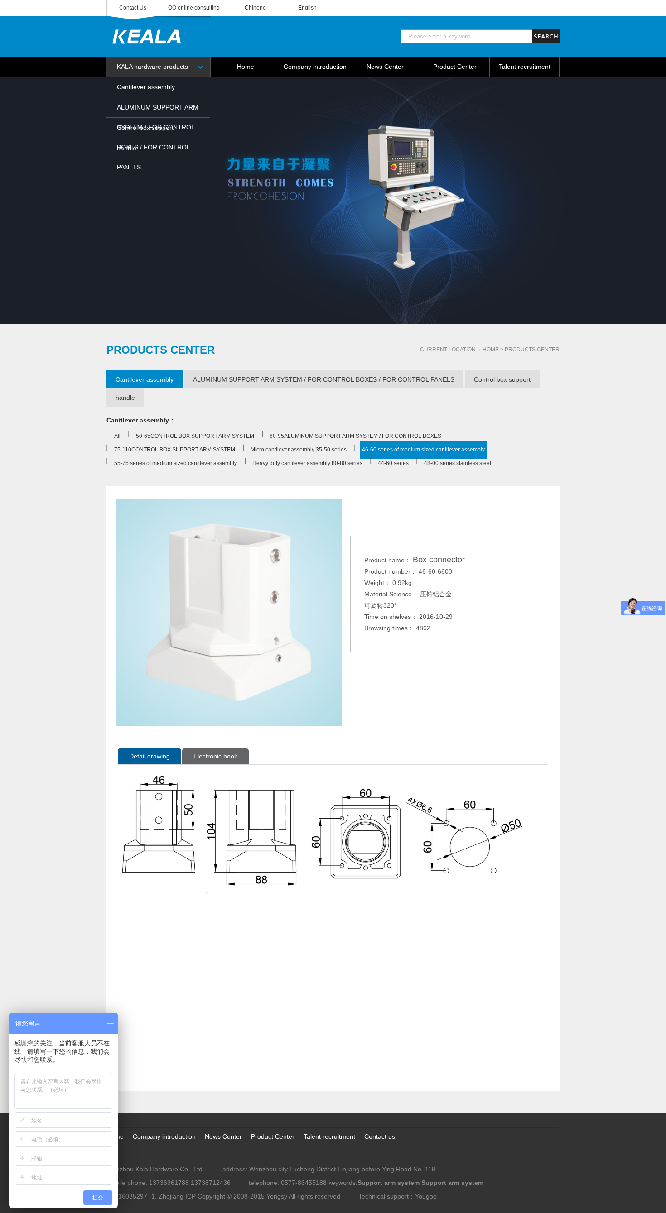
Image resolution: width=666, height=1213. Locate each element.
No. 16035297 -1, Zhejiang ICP (151, 1196)
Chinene (255, 8)
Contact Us (132, 8)
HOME (491, 349)
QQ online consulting (194, 8)
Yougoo (426, 1196)
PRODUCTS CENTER (532, 349)
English (307, 8)
